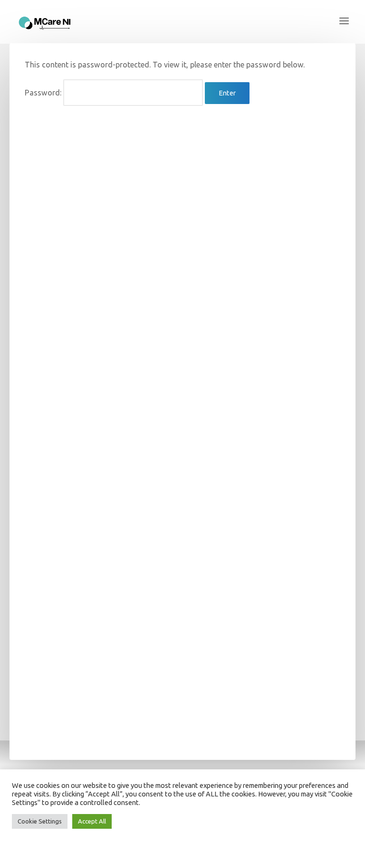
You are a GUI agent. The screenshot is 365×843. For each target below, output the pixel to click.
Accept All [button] (92, 821)
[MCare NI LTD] (45, 21)
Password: (44, 92)
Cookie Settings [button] (40, 821)
